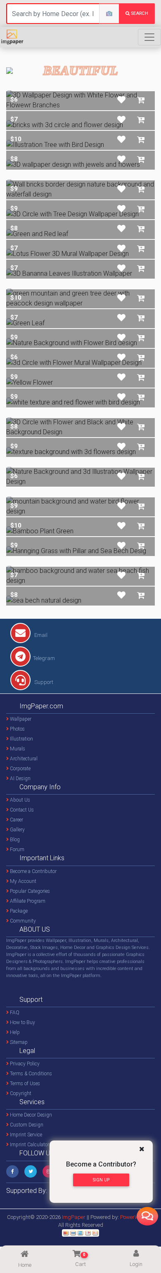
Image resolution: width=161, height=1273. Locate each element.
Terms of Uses (24, 1083)
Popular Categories (29, 891)
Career (16, 820)
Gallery (17, 830)
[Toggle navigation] (149, 37)
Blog (14, 839)
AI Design (20, 778)
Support (43, 682)
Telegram (44, 658)
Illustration (21, 739)
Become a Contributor (33, 871)
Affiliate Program (27, 901)
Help (14, 1032)
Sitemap (18, 1042)
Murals (17, 749)
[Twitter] (30, 1171)
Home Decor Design (30, 1115)
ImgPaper (73, 1217)
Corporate (20, 768)
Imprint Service (25, 1135)
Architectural (23, 759)
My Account (22, 881)
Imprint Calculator (29, 1145)
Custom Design (26, 1125)
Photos (17, 729)
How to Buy (22, 1022)
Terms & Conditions (30, 1074)
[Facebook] (12, 1171)
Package (18, 911)
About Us (19, 800)
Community (22, 921)
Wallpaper (20, 719)
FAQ (14, 1012)
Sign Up (101, 1180)
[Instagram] (49, 1171)
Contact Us (21, 810)
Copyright (20, 1093)
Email (40, 635)
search (139, 13)
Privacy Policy (24, 1064)
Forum (16, 849)
